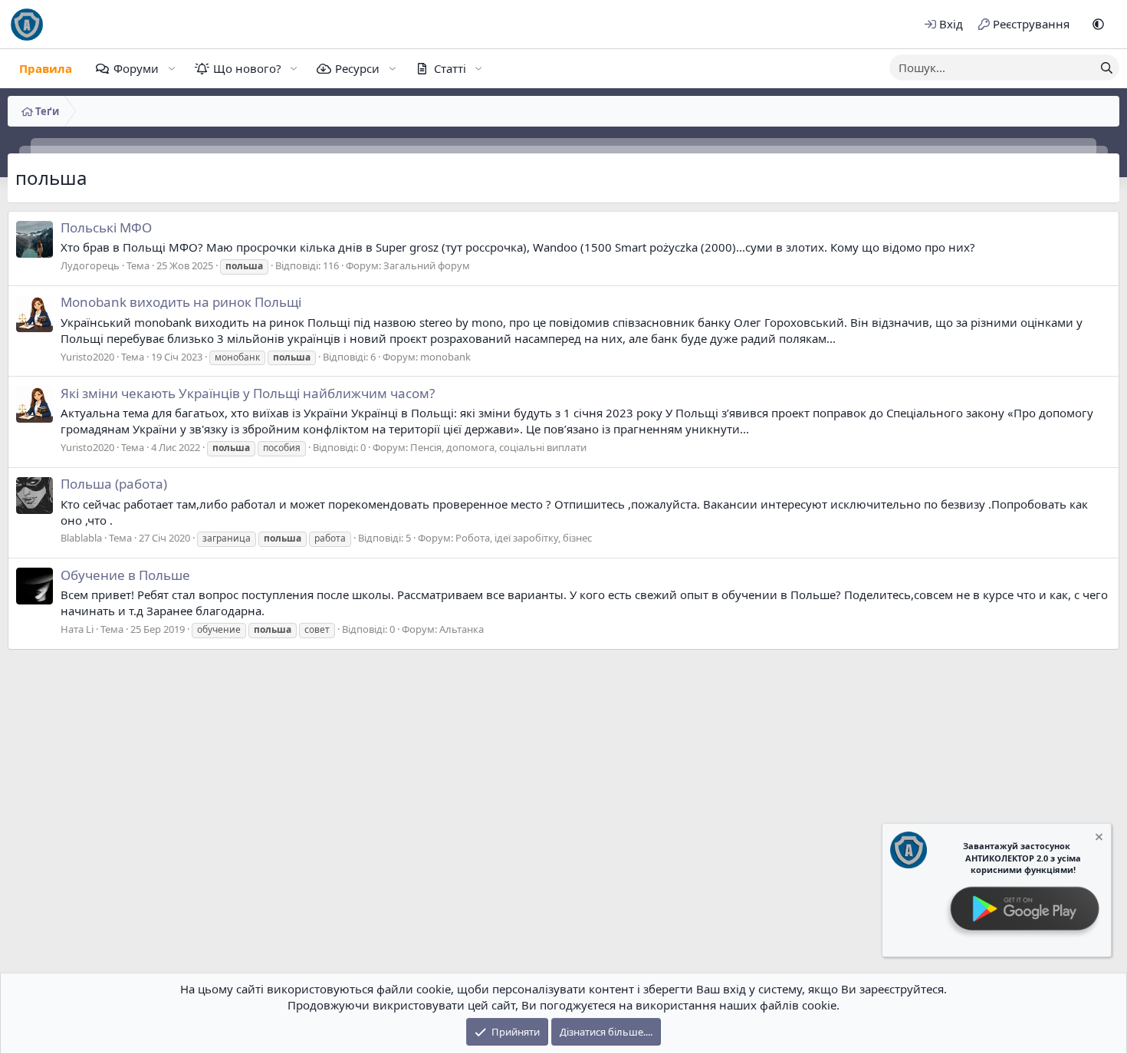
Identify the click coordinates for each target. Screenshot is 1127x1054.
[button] (1098, 24)
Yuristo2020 (87, 357)
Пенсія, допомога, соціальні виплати (498, 447)
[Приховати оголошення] (1098, 839)
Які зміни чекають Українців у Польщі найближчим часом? (248, 393)
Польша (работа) (114, 483)
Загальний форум (426, 265)
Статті (450, 68)
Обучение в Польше (125, 575)
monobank (445, 357)
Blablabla (81, 538)
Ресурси (357, 68)
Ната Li (77, 629)
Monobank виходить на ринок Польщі (181, 302)
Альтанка (461, 629)
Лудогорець (90, 265)
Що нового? (247, 68)
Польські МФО (106, 227)
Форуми (136, 68)
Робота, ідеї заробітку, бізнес (523, 538)
